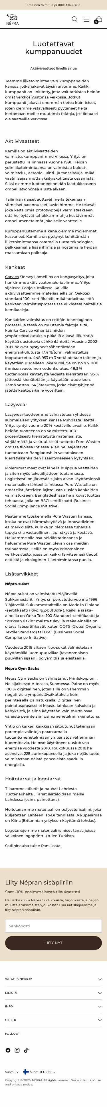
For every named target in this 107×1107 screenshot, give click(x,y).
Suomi (10, 1072)
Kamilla (12, 151)
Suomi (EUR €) (40, 1072)
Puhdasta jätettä (78, 420)
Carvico (12, 277)
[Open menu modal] (86, 19)
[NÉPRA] (12, 19)
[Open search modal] (74, 19)
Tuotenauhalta (19, 794)
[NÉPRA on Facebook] (8, 1051)
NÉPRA (37, 1080)
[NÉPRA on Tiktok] (26, 1051)
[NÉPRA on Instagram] (17, 1051)
